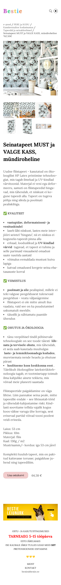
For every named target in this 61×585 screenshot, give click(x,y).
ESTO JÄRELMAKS (30, 541)
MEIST (30, 564)
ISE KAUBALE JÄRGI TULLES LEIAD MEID (28, 545)
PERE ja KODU (21, 24)
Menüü (56, 11)
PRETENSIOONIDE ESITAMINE (30, 549)
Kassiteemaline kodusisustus (18, 27)
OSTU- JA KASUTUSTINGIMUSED (30, 531)
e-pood (7, 24)
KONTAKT (30, 567)
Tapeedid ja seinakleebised (17, 30)
